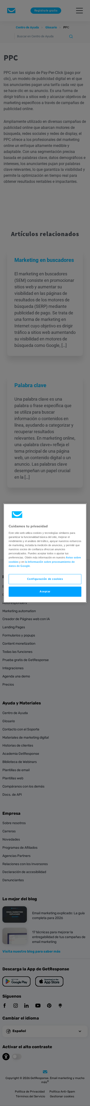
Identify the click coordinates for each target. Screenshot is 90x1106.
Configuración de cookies (45, 578)
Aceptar (45, 591)
